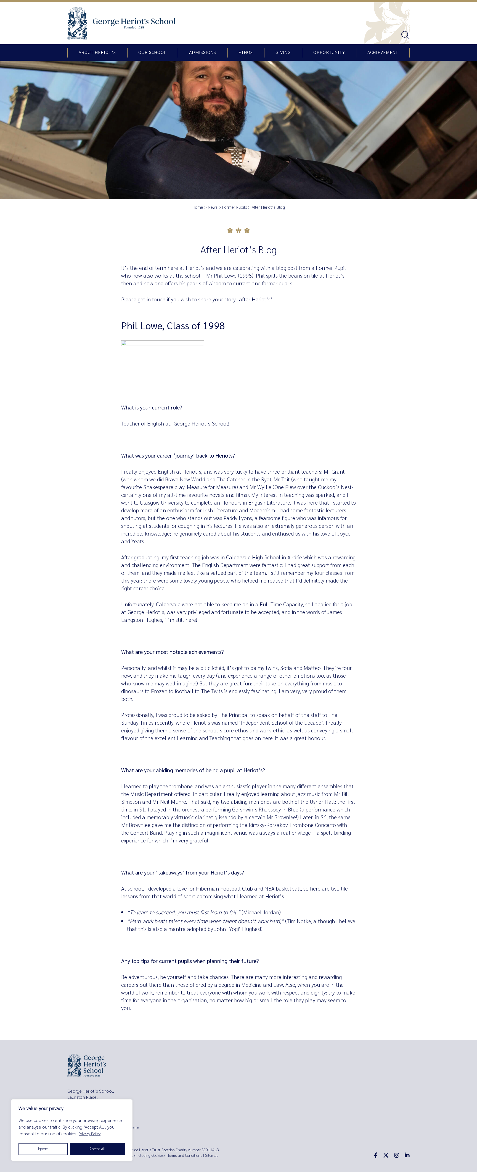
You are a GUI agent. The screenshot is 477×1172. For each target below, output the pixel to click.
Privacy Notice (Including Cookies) (138, 1155)
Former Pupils (234, 207)
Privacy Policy (89, 1134)
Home (197, 207)
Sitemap (211, 1155)
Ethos (246, 52)
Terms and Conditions (185, 1155)
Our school (152, 52)
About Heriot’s (97, 52)
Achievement (382, 52)
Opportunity (329, 52)
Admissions (202, 52)
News (213, 207)
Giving (283, 52)
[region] (71, 1130)
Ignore (43, 1149)
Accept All (97, 1149)
